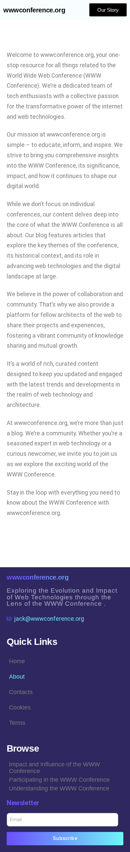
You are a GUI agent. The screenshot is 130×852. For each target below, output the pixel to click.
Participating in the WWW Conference (59, 779)
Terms (17, 722)
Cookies (20, 707)
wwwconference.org (34, 10)
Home (17, 661)
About (17, 676)
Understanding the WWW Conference (59, 788)
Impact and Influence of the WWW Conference (54, 767)
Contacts (21, 692)
